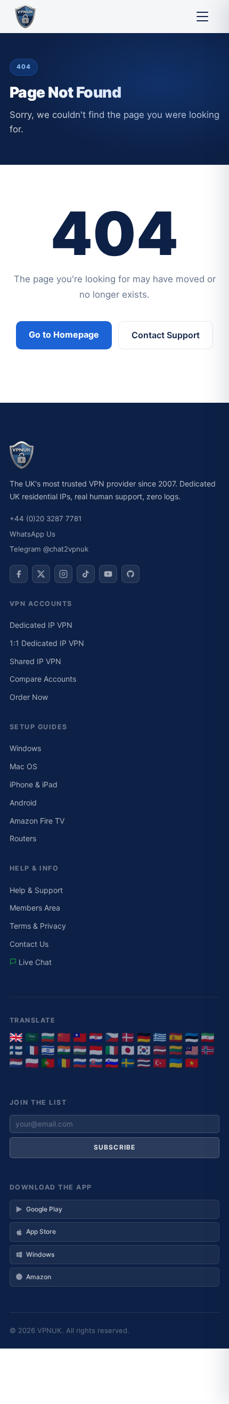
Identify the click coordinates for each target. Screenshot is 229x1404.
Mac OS (23, 766)
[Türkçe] (159, 1063)
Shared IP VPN (35, 661)
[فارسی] (207, 1037)
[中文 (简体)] (64, 1037)
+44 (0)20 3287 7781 (45, 518)
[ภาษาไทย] (143, 1063)
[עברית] (48, 1050)
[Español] (175, 1037)
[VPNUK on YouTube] (108, 574)
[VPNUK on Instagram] (63, 574)
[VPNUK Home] (25, 16)
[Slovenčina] (95, 1063)
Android (23, 802)
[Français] (32, 1050)
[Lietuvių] (175, 1050)
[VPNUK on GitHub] (130, 574)
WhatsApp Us (32, 534)
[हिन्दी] (64, 1050)
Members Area (35, 907)
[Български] (48, 1037)
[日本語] (127, 1050)
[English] (16, 1037)
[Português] (48, 1063)
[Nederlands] (16, 1063)
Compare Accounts (43, 678)
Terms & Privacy (38, 925)
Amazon (38, 1277)
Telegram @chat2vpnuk (49, 549)
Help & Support (36, 890)
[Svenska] (127, 1063)
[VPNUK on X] (41, 574)
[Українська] (175, 1063)
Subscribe (115, 1147)
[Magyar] (79, 1050)
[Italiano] (111, 1050)
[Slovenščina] (111, 1063)
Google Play (44, 1209)
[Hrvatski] (95, 1037)
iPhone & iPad (34, 784)
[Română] (64, 1063)
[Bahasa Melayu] (191, 1050)
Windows (25, 748)
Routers (23, 838)
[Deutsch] (143, 1037)
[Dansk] (127, 1037)
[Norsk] (207, 1050)
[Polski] (32, 1063)
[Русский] (79, 1063)
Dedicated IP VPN (41, 624)
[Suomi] (16, 1050)
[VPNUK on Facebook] (19, 574)
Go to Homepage (64, 334)
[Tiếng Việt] (191, 1063)
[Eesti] (191, 1037)
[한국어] (143, 1050)
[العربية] (32, 1037)
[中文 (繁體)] (79, 1037)
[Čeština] (111, 1037)
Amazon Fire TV (37, 820)
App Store (41, 1231)
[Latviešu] (159, 1050)
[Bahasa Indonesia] (95, 1050)
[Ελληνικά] (159, 1037)
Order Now (29, 696)
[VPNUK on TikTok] (86, 574)
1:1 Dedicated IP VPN (47, 643)
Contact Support (166, 335)
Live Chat (34, 962)
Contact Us (29, 943)
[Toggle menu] (202, 16)
